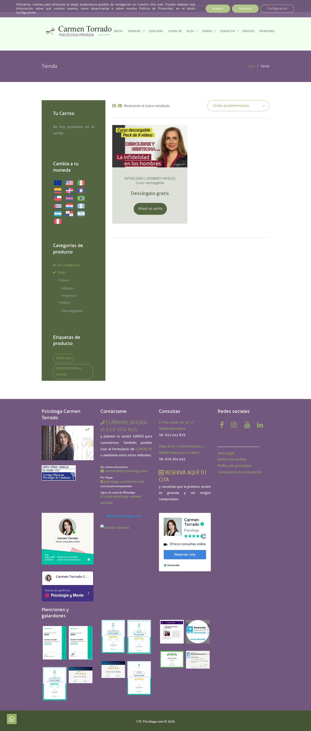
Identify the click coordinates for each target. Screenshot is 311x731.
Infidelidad (63, 358)
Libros (64, 280)
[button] (12, 719)
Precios (248, 31)
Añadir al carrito (150, 209)
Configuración (277, 8)
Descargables (73, 311)
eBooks (68, 288)
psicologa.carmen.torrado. (124, 482)
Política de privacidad (234, 466)
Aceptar (217, 8)
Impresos (70, 296)
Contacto (227, 31)
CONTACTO (143, 449)
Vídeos (65, 303)
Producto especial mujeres (69, 371)
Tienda (207, 31)
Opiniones (267, 31)
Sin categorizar (68, 265)
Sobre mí (175, 31)
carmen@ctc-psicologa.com (126, 471)
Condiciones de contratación (240, 472)
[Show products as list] (120, 106)
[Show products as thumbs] (114, 106)
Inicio (118, 31)
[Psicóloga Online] (68, 516)
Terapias (134, 31)
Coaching (156, 31)
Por (120, 516)
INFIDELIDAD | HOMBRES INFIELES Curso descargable (150, 180)
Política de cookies (232, 459)
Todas (61, 272)
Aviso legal (226, 453)
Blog (190, 31)
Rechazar (245, 8)
